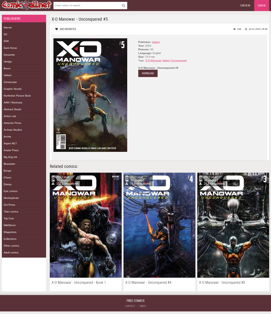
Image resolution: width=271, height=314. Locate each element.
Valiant (7, 75)
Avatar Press (11, 150)
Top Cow (9, 218)
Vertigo (8, 61)
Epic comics (11, 191)
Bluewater (9, 163)
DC (5, 34)
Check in (245, 5)
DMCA (143, 306)
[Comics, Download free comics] (27, 7)
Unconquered (179, 60)
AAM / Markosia (13, 102)
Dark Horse (10, 47)
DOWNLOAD (148, 73)
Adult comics (11, 252)
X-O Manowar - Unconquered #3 (222, 282)
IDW (6, 41)
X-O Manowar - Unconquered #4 (148, 282)
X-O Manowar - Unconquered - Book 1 (79, 282)
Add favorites (68, 29)
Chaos (7, 177)
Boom (7, 68)
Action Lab (10, 116)
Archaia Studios (13, 129)
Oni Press (9, 204)
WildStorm (10, 225)
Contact (130, 306)
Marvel (8, 27)
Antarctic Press (12, 122)
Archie (7, 136)
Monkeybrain (11, 197)
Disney (8, 184)
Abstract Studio (12, 109)
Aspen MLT (10, 143)
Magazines (10, 232)
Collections (10, 238)
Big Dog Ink (10, 157)
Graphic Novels (13, 88)
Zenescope (10, 82)
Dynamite (9, 54)
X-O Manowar (153, 60)
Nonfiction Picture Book (17, 95)
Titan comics (11, 211)
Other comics (11, 245)
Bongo (7, 170)
